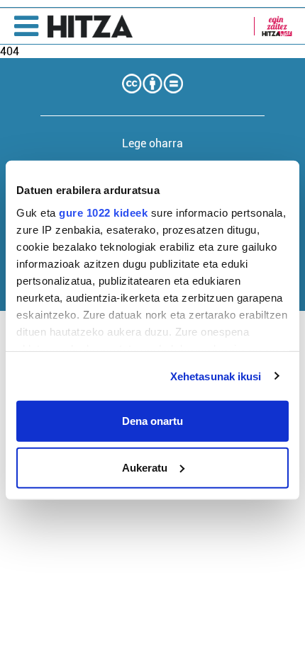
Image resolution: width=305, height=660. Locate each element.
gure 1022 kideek (103, 212)
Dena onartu (152, 421)
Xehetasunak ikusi (216, 376)
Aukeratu (144, 467)
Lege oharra (152, 143)
